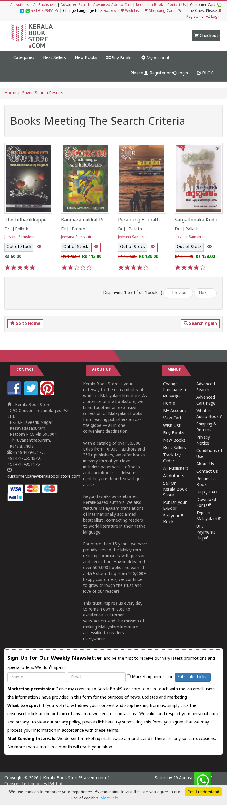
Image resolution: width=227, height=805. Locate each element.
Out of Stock (19, 247)
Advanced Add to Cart (112, 5)
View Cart (172, 418)
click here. (106, 722)
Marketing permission (152, 677)
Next (205, 293)
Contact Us (176, 5)
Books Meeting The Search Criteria (97, 122)
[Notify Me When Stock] (39, 247)
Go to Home (27, 323)
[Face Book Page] (15, 394)
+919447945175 (44, 11)
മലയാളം (108, 11)
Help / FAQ (206, 492)
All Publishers (44, 5)
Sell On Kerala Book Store (175, 489)
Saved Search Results (42, 93)
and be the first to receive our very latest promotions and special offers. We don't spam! (111, 662)
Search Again (202, 323)
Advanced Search (75, 5)
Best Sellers (54, 57)
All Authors (19, 5)
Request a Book (149, 5)
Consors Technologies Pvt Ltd (33, 784)
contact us (126, 714)
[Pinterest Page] (48, 394)
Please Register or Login (159, 73)
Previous (178, 293)
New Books (86, 57)
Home (10, 93)
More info (109, 798)
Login (215, 17)
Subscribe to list (192, 677)
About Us (205, 464)
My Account (157, 58)
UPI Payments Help (206, 532)
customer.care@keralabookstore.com (43, 476)
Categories (23, 57)
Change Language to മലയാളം (175, 390)
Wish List (132, 11)
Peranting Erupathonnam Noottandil (159, 220)
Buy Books (121, 58)
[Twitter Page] (31, 394)
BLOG (207, 73)
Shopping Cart (161, 11)
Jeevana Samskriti (19, 237)
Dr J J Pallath (16, 229)
